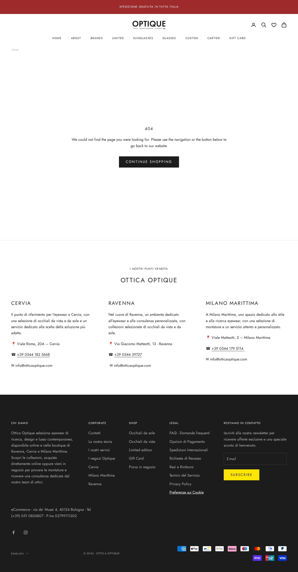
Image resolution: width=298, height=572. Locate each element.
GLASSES (169, 38)
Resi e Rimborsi (181, 467)
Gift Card (136, 458)
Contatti (94, 433)
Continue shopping (149, 161)
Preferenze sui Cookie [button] (186, 492)
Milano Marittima (101, 475)
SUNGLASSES (143, 38)
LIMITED (118, 38)
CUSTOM (192, 38)
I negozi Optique (101, 458)
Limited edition (140, 450)
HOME (57, 38)
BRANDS (97, 38)
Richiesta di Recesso (185, 458)
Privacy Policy (180, 484)
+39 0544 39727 (128, 354)
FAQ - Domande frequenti (189, 433)
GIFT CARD (237, 38)
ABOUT (76, 38)
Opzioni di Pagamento (187, 441)
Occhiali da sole (142, 433)
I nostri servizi (99, 450)
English (17, 553)
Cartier (213, 38)
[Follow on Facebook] (13, 532)
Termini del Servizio (184, 475)
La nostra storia (100, 441)
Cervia (93, 467)
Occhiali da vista (142, 441)
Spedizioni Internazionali (188, 450)
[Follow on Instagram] (25, 532)
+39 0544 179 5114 (228, 348)
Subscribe (241, 474)
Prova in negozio (142, 467)
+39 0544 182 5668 (33, 354)
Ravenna (95, 484)
